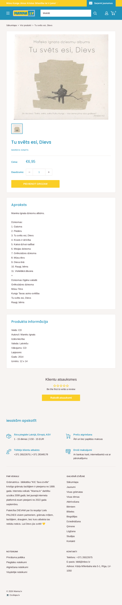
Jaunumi (71, 487)
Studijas (71, 536)
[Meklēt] (95, 13)
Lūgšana (71, 531)
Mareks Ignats (19, 150)
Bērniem (71, 506)
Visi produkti (25, 25)
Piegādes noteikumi (16, 562)
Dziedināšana (74, 521)
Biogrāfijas (72, 516)
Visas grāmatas (75, 492)
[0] (113, 13)
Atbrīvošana (73, 501)
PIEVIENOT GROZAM (35, 183)
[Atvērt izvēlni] (8, 13)
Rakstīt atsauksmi (61, 397)
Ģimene (71, 526)
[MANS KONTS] (106, 13)
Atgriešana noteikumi (17, 567)
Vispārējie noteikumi (16, 572)
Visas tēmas (73, 496)
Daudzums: (17, 172)
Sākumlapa (11, 25)
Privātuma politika (15, 557)
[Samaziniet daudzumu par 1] (29, 172)
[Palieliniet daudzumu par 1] (48, 172)
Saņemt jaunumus (103, 3)
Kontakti (71, 541)
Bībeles (70, 511)
